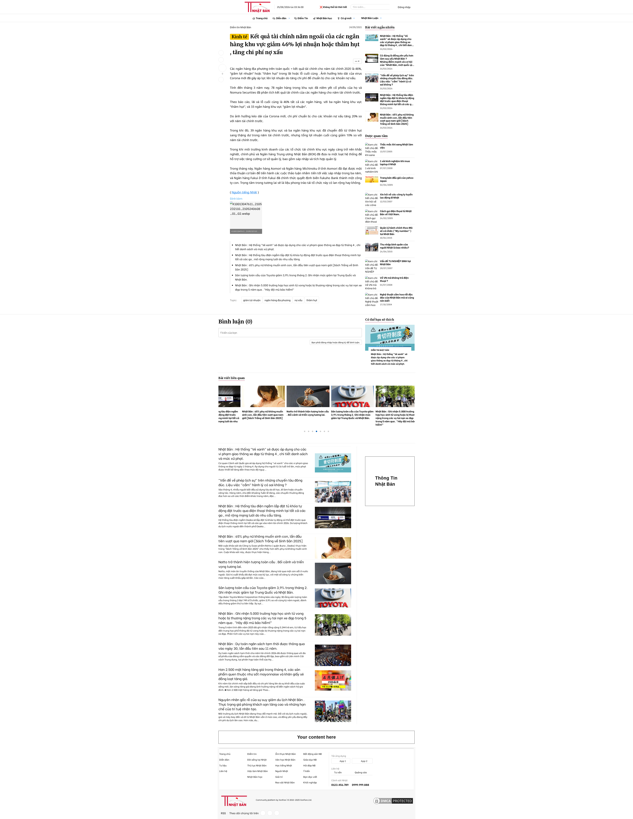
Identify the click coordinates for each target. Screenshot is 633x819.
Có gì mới (346, 18)
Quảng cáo (360, 772)
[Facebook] (263, 813)
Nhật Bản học (324, 18)
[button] (289, 18)
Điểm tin (252, 753)
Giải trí (279, 776)
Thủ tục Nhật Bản (257, 765)
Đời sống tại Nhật (257, 759)
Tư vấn (338, 772)
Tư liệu (222, 765)
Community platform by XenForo (284, 799)
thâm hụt (311, 300)
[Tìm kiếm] (391, 7)
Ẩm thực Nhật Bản (285, 753)
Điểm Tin (303, 18)
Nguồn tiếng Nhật (244, 192)
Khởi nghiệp (310, 782)
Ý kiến (306, 771)
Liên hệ (223, 771)
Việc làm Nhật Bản (257, 771)
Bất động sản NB (312, 753)
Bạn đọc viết (310, 776)
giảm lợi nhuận (251, 300)
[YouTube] (276, 813)
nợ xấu (298, 300)
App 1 (342, 761)
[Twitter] (269, 813)
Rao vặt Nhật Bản (285, 782)
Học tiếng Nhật (283, 765)
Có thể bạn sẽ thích (379, 319)
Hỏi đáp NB (309, 765)
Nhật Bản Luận (369, 18)
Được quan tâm (376, 136)
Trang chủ (262, 18)
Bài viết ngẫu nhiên (380, 27)
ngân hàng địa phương (277, 300)
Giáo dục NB (310, 759)
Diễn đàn (281, 18)
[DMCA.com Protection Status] (393, 801)
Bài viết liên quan (231, 378)
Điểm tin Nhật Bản (240, 27)
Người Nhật (281, 771)
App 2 (363, 761)
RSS (223, 813)
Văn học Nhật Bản (285, 759)
